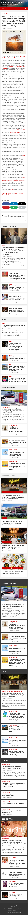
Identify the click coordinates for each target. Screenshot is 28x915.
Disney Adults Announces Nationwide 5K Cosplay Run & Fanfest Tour (17, 752)
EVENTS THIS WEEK (13, 449)
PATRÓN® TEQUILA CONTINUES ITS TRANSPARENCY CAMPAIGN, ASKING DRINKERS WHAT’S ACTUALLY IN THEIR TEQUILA (17, 430)
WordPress (18, 912)
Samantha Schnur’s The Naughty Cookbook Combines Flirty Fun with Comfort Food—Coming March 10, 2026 (14, 842)
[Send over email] (14, 207)
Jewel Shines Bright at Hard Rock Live (13, 803)
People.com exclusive (15, 132)
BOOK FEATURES (7, 819)
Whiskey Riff (18, 182)
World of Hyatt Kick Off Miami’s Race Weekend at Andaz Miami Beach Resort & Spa (17, 311)
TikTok (3, 195)
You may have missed (9, 476)
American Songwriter (7, 180)
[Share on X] (22, 203)
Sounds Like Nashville (18, 180)
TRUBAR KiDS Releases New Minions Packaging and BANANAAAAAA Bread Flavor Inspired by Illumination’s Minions (17, 466)
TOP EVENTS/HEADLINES (8, 492)
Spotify (8, 195)
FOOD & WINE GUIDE (7, 542)
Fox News (4, 179)
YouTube (21, 193)
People (23, 177)
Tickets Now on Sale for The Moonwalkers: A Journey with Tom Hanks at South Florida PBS (17, 741)
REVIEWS (5, 761)
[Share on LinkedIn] (14, 203)
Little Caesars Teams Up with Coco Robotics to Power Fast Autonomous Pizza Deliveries (17, 380)
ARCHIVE (4, 517)
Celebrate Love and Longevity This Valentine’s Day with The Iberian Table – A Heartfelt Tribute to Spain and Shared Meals (17, 862)
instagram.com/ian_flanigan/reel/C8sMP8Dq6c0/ (13, 130)
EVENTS (4, 672)
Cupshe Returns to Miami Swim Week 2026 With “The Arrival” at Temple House (16, 287)
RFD (23, 182)
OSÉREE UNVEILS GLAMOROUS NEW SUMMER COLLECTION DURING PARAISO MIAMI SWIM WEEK (17, 276)
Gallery (4, 245)
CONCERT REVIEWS (6, 764)
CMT (14, 182)
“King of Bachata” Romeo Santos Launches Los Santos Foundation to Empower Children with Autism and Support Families (17, 346)
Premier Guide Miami (11, 2)
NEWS (4, 320)
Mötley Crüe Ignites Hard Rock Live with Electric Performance (13, 794)
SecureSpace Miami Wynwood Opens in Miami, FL (17, 357)
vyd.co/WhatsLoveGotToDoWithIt (11, 111)
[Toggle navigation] (3, 8)
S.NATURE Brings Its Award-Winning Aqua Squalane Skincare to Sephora (17, 454)
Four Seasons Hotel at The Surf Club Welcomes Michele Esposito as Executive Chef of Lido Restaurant (13, 547)
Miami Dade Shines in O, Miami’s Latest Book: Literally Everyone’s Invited (17, 874)
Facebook (4, 193)
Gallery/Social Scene (9, 226)
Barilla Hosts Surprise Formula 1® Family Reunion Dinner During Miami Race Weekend (17, 299)
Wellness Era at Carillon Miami (17, 221)
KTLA (11, 182)
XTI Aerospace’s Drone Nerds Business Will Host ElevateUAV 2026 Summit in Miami (17, 729)
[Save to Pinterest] (6, 207)
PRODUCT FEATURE (6, 407)
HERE (23, 155)
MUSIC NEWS (5, 13)
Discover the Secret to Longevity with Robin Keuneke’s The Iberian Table (17, 895)
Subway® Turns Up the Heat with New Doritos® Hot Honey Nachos (17, 442)
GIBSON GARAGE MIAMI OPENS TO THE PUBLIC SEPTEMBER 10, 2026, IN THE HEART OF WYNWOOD (13, 497)
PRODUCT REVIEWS (8, 388)
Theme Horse (16, 910)
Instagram (15, 193)
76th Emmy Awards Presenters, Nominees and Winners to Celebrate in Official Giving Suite (15, 215)
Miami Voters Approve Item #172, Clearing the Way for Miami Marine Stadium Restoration (17, 368)
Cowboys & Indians (12, 179)
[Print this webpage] (22, 207)
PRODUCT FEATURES (9, 583)
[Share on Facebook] (6, 203)
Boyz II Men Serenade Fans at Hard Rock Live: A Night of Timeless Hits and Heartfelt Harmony (13, 785)
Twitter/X (10, 193)
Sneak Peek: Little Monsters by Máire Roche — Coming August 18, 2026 (17, 885)
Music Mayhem (20, 179)
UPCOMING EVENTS (18, 492)
